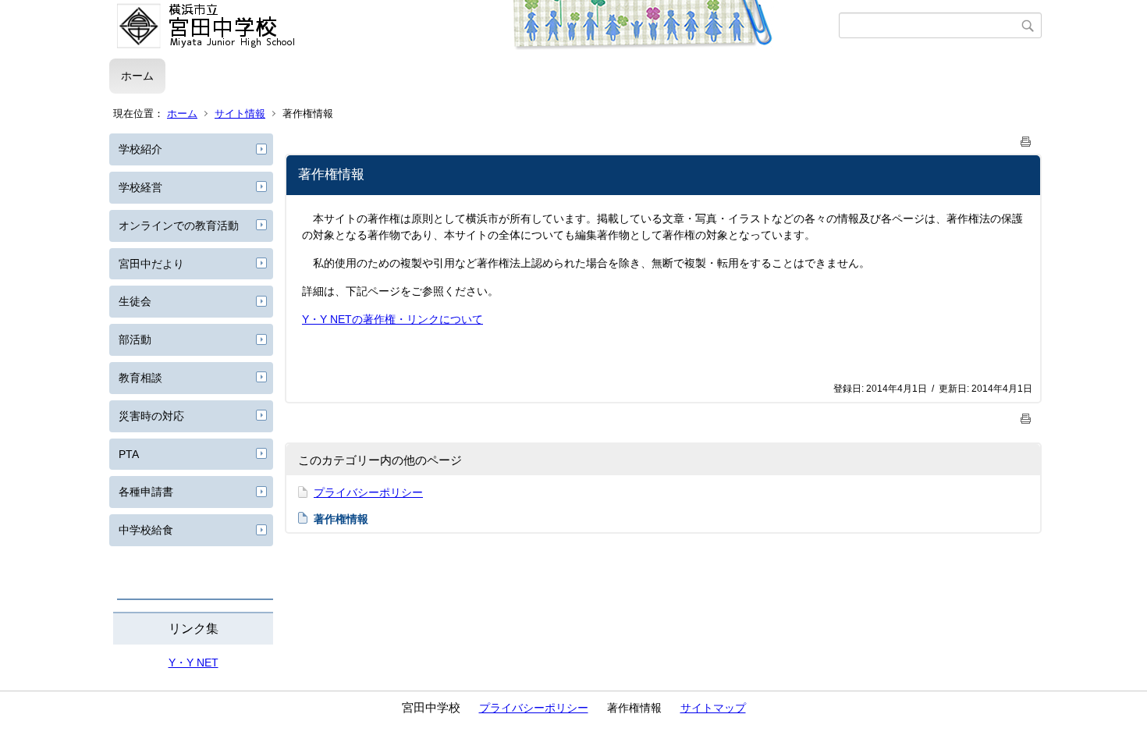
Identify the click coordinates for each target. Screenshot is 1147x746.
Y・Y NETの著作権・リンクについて (392, 319)
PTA (129, 454)
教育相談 (140, 377)
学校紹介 (140, 149)
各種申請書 (146, 491)
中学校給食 (146, 530)
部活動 (135, 339)
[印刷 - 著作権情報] (1026, 138)
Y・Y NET (193, 662)
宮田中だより (151, 264)
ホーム (137, 75)
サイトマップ (713, 708)
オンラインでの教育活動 (179, 225)
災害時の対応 (151, 416)
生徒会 (135, 301)
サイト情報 (240, 113)
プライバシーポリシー (368, 492)
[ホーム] (474, 25)
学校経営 (140, 187)
